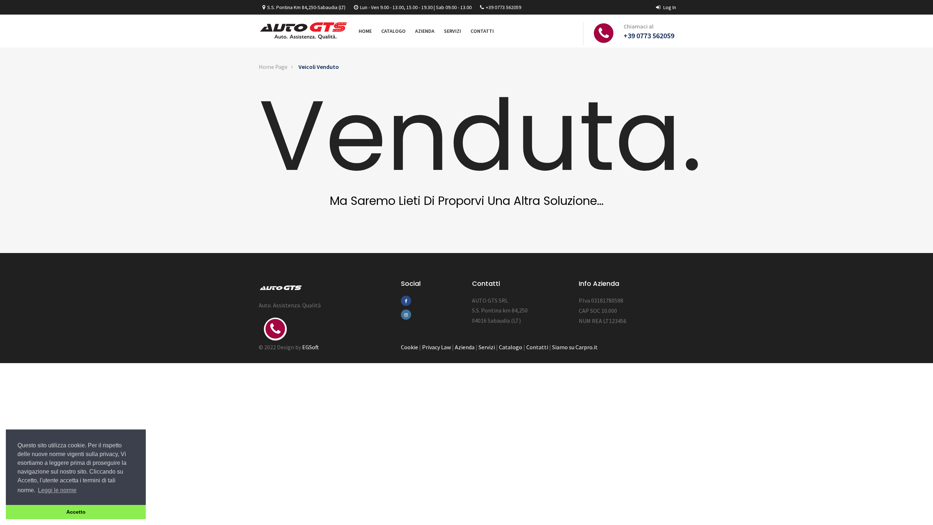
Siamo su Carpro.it (575, 347)
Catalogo (510, 347)
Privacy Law (436, 347)
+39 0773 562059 (503, 7)
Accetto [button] (76, 512)
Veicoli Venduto (318, 66)
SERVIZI (452, 31)
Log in (669, 7)
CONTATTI (482, 31)
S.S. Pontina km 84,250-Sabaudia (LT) (306, 7)
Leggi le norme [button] (57, 490)
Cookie (409, 347)
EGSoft (310, 347)
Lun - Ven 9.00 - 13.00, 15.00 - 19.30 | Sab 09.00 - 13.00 (416, 7)
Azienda (465, 347)
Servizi (487, 347)
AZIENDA (424, 31)
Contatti (537, 347)
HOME (365, 31)
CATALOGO (393, 31)
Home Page (273, 66)
